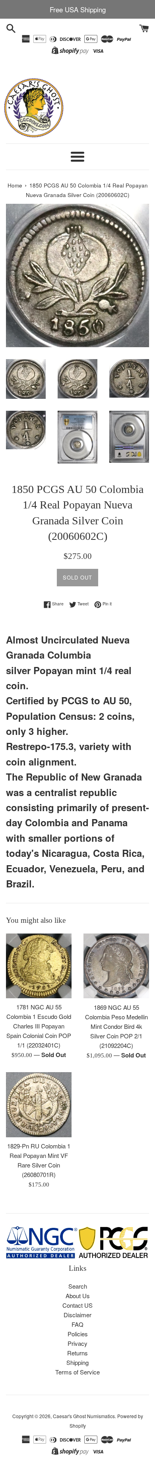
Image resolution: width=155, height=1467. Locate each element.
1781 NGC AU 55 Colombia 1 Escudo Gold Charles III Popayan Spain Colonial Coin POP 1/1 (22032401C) (38, 1026)
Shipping (77, 1362)
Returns (77, 1353)
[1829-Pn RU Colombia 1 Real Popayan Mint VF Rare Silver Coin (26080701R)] (39, 1104)
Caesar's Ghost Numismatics (84, 1416)
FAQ (77, 1324)
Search (77, 1286)
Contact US (77, 1305)
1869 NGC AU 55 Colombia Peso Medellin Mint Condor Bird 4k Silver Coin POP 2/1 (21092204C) (116, 1026)
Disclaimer (77, 1314)
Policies (78, 1334)
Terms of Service (77, 1372)
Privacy (77, 1343)
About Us (78, 1295)
